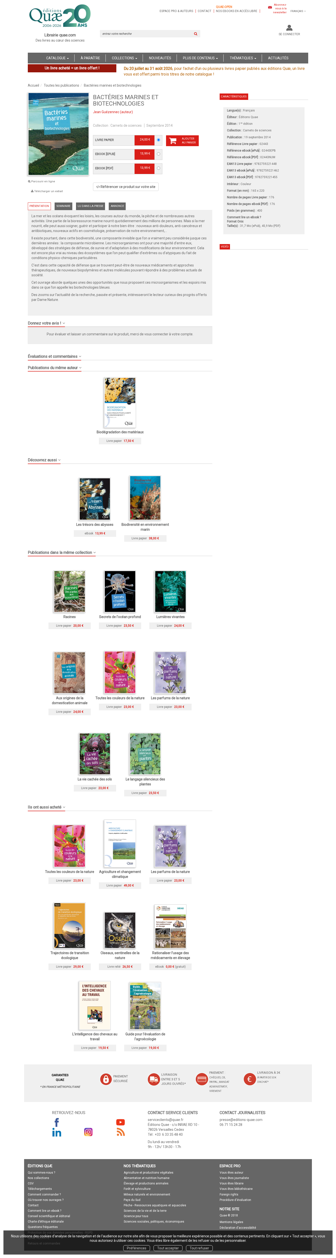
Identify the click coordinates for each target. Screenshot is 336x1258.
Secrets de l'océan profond (120, 617)
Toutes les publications (61, 85)
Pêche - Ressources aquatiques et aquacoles (155, 1205)
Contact (204, 11)
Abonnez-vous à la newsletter (280, 8)
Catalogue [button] (56, 58)
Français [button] (297, 11)
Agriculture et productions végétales (148, 1172)
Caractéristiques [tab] (233, 96)
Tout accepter (168, 1248)
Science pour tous (136, 1216)
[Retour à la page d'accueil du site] (60, 16)
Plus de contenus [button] (199, 58)
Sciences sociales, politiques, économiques (154, 1221)
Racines (69, 617)
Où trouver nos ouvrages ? (45, 1200)
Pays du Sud (132, 1200)
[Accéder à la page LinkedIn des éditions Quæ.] (57, 1132)
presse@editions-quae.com (241, 1120)
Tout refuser (199, 1248)
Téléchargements (40, 1189)
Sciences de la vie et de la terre (145, 1210)
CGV (31, 1183)
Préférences (136, 1248)
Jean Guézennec (106, 112)
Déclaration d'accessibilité (238, 1227)
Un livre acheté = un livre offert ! (72, 68)
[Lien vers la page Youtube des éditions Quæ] (120, 1122)
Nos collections (38, 1178)
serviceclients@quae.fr (165, 1120)
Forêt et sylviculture (137, 1189)
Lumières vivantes (170, 617)
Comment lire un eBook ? (244, 217)
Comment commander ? (44, 1194)
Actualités (278, 58)
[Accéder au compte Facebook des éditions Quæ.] (57, 1122)
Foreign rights (229, 1194)
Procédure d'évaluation (235, 1200)
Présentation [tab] (39, 206)
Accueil (33, 85)
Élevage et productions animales (146, 1183)
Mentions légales (231, 1222)
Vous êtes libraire (232, 1183)
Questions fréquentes (43, 1227)
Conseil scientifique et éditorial (49, 1216)
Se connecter (289, 34)
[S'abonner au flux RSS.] (120, 1132)
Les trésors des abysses (94, 525)
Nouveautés (160, 58)
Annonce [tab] (117, 206)
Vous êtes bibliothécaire (236, 1189)
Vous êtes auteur (231, 1172)
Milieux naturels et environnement (147, 1194)
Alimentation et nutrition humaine (146, 1178)
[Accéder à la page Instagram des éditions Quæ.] (88, 1132)
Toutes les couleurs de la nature (120, 698)
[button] (120, 321)
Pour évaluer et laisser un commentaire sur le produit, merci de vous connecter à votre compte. (120, 334)
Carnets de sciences (126, 125)
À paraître (90, 58)
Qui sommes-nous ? (41, 1172)
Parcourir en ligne (43, 181)
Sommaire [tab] (63, 206)
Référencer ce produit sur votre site (127, 187)
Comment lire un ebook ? (44, 1210)
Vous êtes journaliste (234, 1178)
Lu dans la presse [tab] (90, 206)
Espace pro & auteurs (176, 11)
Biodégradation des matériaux (120, 432)
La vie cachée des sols (95, 779)
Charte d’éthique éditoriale (46, 1221)
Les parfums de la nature (170, 698)
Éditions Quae (248, 117)
